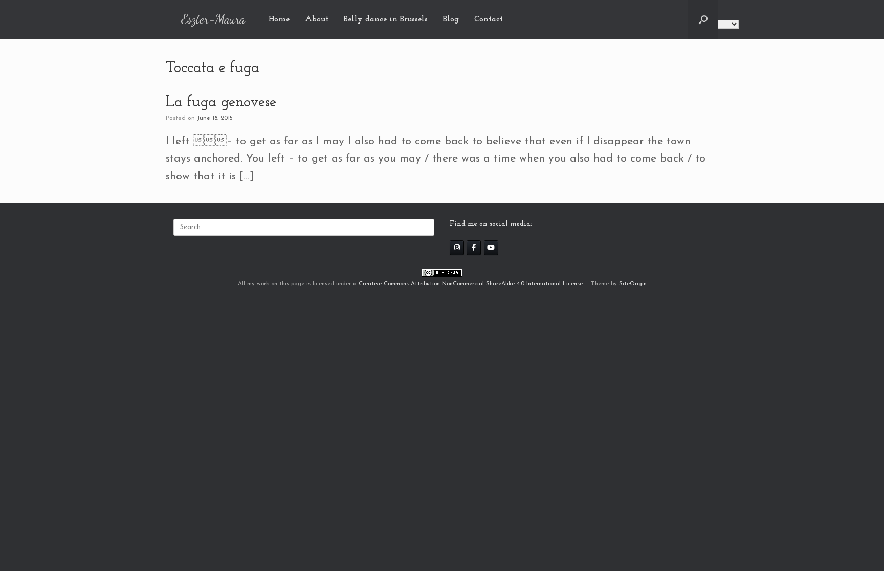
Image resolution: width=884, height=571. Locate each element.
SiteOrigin (633, 284)
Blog (451, 19)
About (316, 19)
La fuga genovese (221, 102)
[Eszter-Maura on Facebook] (474, 247)
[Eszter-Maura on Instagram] (457, 247)
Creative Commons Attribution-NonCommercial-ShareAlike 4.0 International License (471, 284)
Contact (488, 19)
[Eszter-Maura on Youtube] (491, 247)
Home (279, 19)
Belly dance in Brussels (386, 19)
